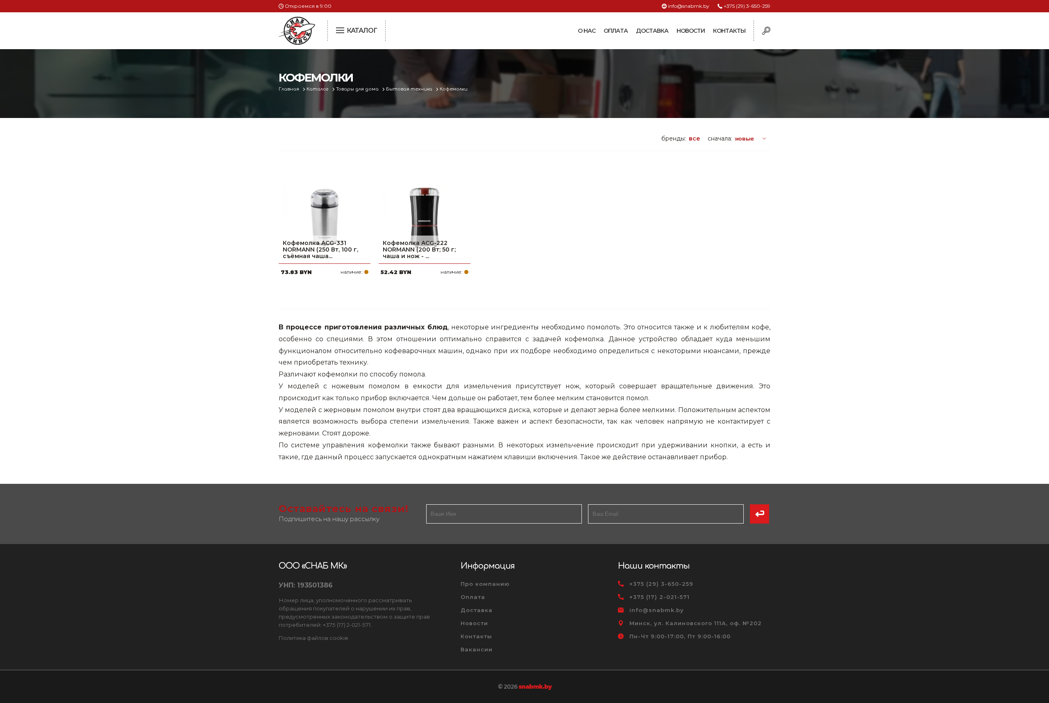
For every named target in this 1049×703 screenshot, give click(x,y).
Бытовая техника (410, 89)
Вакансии (477, 649)
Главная (289, 89)
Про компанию (485, 584)
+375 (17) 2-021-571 (659, 597)
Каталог (318, 89)
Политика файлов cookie (313, 638)
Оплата (616, 30)
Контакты (729, 30)
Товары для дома (358, 89)
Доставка (652, 30)
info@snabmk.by (688, 6)
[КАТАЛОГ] (341, 29)
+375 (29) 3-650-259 (747, 6)
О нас (586, 30)
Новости (691, 30)
